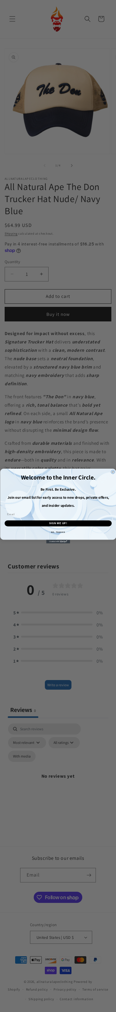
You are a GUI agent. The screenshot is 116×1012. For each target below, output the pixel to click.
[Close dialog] (113, 472)
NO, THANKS (58, 532)
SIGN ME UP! (58, 523)
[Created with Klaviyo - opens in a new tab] (58, 541)
